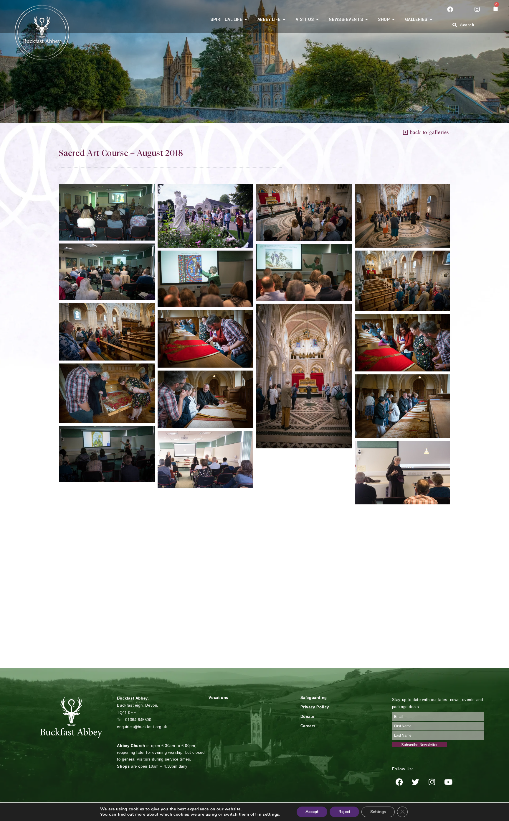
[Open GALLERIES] (431, 20)
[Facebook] (399, 781)
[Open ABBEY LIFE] (284, 20)
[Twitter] (415, 781)
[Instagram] (432, 781)
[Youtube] (448, 781)
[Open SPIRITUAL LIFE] (246, 20)
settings (271, 814)
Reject (344, 812)
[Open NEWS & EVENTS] (366, 20)
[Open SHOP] (393, 20)
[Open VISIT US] (317, 20)
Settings (378, 812)
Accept (311, 812)
